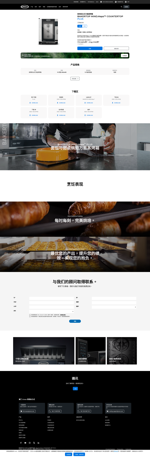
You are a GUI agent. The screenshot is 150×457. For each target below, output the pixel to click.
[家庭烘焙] (25, 7)
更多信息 (116, 451)
